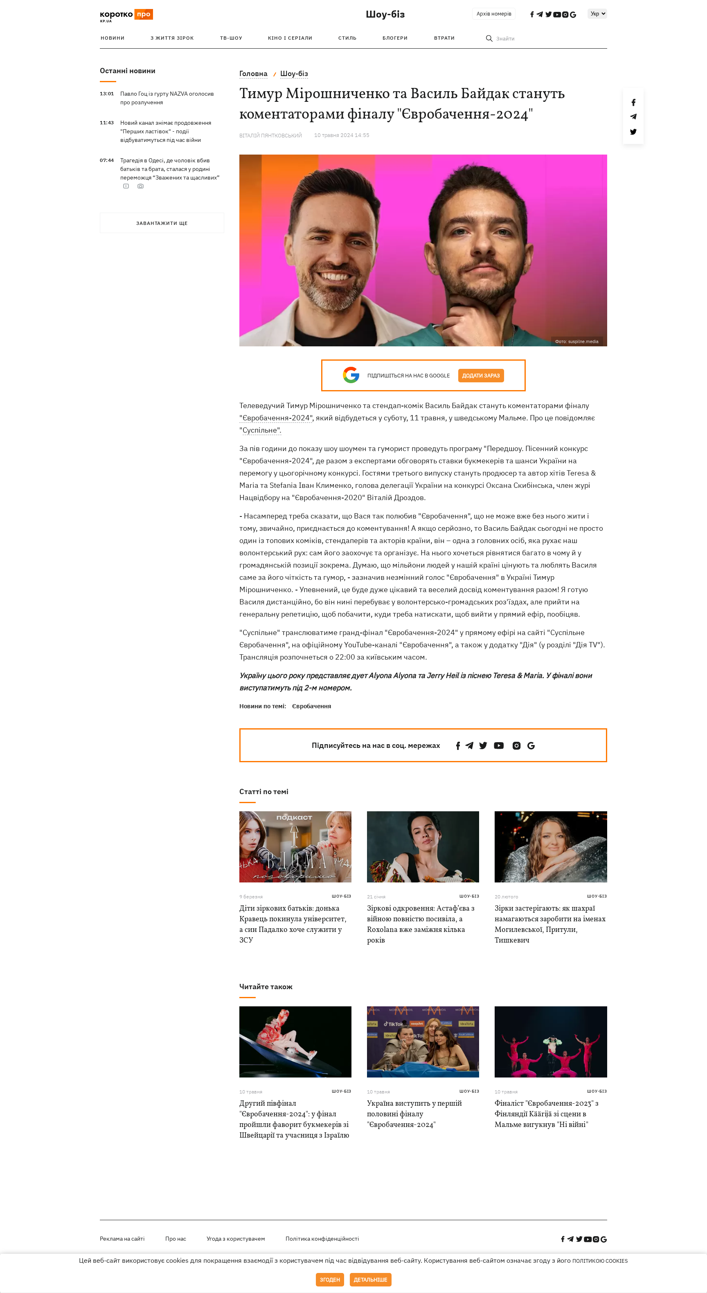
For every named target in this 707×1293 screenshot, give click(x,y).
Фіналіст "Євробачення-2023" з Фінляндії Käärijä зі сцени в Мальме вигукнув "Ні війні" (547, 1114)
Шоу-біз (385, 13)
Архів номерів (494, 13)
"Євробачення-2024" (275, 417)
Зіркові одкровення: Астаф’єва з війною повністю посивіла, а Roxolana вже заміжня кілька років (421, 925)
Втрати (444, 38)
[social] (458, 745)
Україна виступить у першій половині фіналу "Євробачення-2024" (414, 1114)
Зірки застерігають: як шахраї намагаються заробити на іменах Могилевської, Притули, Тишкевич (550, 925)
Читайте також (266, 986)
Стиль (347, 38)
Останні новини (127, 70)
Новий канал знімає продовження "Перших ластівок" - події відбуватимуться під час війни (165, 131)
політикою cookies (600, 1261)
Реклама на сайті (122, 1238)
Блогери (395, 38)
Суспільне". (262, 430)
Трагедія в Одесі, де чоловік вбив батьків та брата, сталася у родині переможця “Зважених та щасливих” (170, 169)
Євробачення (311, 706)
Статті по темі (263, 791)
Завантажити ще (162, 223)
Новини (113, 38)
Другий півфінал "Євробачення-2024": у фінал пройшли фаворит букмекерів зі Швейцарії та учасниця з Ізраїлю (294, 1120)
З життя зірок (172, 38)
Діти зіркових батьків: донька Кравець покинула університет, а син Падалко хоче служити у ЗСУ (293, 925)
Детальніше (370, 1279)
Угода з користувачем (236, 1238)
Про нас (175, 1238)
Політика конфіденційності (322, 1238)
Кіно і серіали (290, 38)
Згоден (330, 1279)
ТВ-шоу (231, 38)
